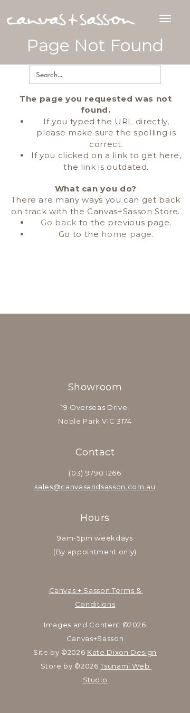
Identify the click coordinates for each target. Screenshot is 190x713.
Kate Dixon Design (122, 652)
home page (126, 234)
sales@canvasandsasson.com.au (94, 486)
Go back (59, 222)
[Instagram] (108, 346)
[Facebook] (81, 346)
